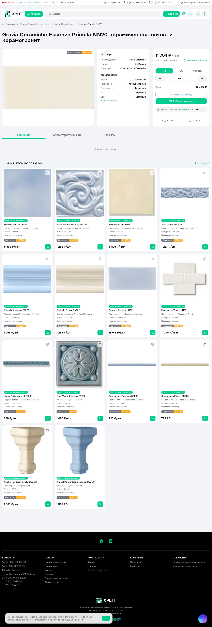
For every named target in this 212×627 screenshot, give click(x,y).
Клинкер (49, 570)
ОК (106, 618)
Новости (92, 566)
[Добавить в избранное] (47, 172)
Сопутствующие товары (57, 578)
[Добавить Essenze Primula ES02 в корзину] (153, 247)
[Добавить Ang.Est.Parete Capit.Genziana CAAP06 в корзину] (100, 504)
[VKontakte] (110, 541)
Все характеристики (109, 100)
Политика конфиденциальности (189, 562)
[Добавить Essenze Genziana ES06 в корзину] (48, 247)
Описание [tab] (23, 135)
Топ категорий (52, 582)
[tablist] (67, 135)
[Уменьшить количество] (160, 78)
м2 (164, 71)
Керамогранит (52, 566)
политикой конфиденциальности (66, 619)
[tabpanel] (106, 149)
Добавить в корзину (183, 101)
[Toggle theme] (204, 14)
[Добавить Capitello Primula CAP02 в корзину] (100, 333)
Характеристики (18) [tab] (67, 135)
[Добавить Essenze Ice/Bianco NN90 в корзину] (205, 333)
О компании (136, 562)
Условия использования (185, 566)
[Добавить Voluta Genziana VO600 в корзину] (205, 247)
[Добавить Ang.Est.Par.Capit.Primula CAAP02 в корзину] (48, 504)
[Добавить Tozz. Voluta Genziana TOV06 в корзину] (100, 418)
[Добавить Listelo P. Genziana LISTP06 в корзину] (48, 418)
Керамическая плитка (55, 562)
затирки (185, 109)
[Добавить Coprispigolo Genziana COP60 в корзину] (153, 418)
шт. (181, 71)
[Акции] (191, 14)
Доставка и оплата (97, 570)
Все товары (201, 163)
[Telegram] (101, 541)
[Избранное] (197, 14)
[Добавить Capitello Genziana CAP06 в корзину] (48, 333)
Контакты (135, 566)
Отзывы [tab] (110, 135)
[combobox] (106, 14)
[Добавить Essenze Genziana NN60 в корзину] (153, 333)
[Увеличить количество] (202, 78)
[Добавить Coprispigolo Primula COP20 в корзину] (205, 418)
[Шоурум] (184, 14)
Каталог (91, 562)
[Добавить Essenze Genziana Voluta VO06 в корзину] (100, 247)
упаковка (197, 71)
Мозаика (49, 574)
